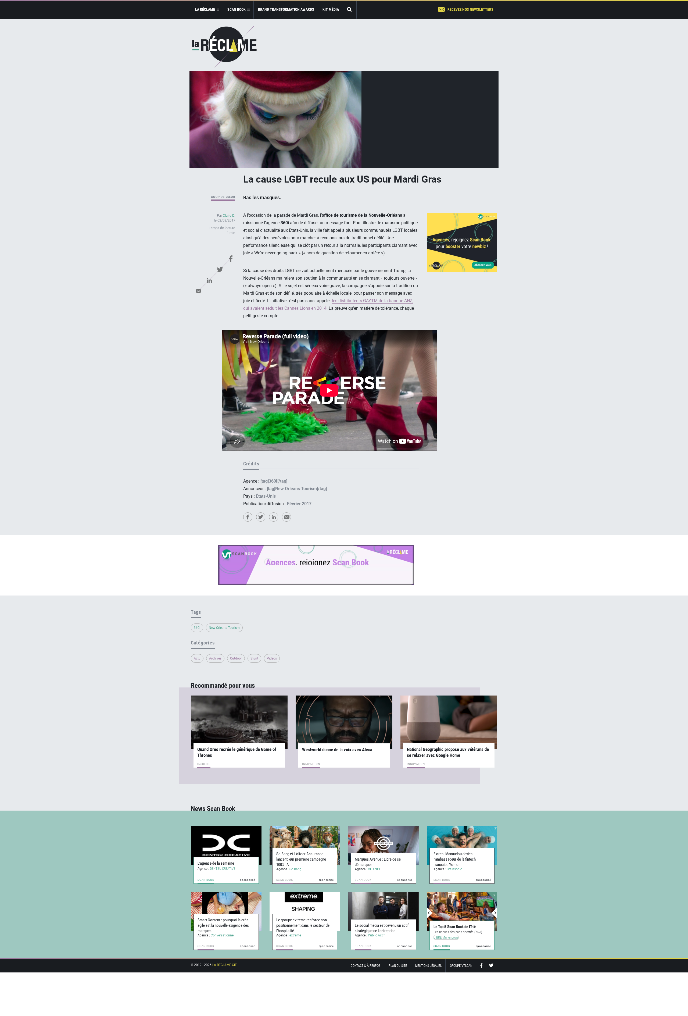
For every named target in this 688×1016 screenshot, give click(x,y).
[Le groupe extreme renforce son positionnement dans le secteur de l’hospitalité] (305, 911)
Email (198, 290)
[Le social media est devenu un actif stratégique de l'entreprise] (383, 911)
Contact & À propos (365, 966)
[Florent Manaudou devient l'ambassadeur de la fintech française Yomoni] (462, 845)
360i (197, 628)
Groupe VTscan (461, 966)
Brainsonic (454, 869)
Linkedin (209, 280)
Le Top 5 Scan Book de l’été (454, 926)
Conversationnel (222, 935)
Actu (197, 658)
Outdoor (236, 658)
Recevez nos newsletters (470, 9)
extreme (295, 935)
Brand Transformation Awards (286, 9)
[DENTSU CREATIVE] (226, 845)
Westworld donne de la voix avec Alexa (337, 749)
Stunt (254, 658)
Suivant (494, 913)
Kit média (330, 9)
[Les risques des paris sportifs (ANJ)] (461, 911)
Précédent (430, 913)
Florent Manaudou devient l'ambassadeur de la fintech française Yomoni (454, 859)
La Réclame (224, 47)
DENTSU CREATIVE (222, 869)
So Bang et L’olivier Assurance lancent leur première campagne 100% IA (301, 859)
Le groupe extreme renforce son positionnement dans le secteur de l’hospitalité (302, 925)
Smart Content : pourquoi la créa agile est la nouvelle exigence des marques (223, 925)
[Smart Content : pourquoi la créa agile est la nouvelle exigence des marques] (226, 911)
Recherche (349, 10)
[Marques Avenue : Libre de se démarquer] (383, 845)
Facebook (230, 258)
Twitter (219, 269)
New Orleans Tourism (224, 628)
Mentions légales (428, 966)
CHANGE (374, 869)
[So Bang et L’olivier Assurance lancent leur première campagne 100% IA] (305, 845)
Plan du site (398, 966)
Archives (215, 658)
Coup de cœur (223, 197)
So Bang (295, 869)
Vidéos (272, 658)
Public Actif (376, 935)
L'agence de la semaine (216, 863)
